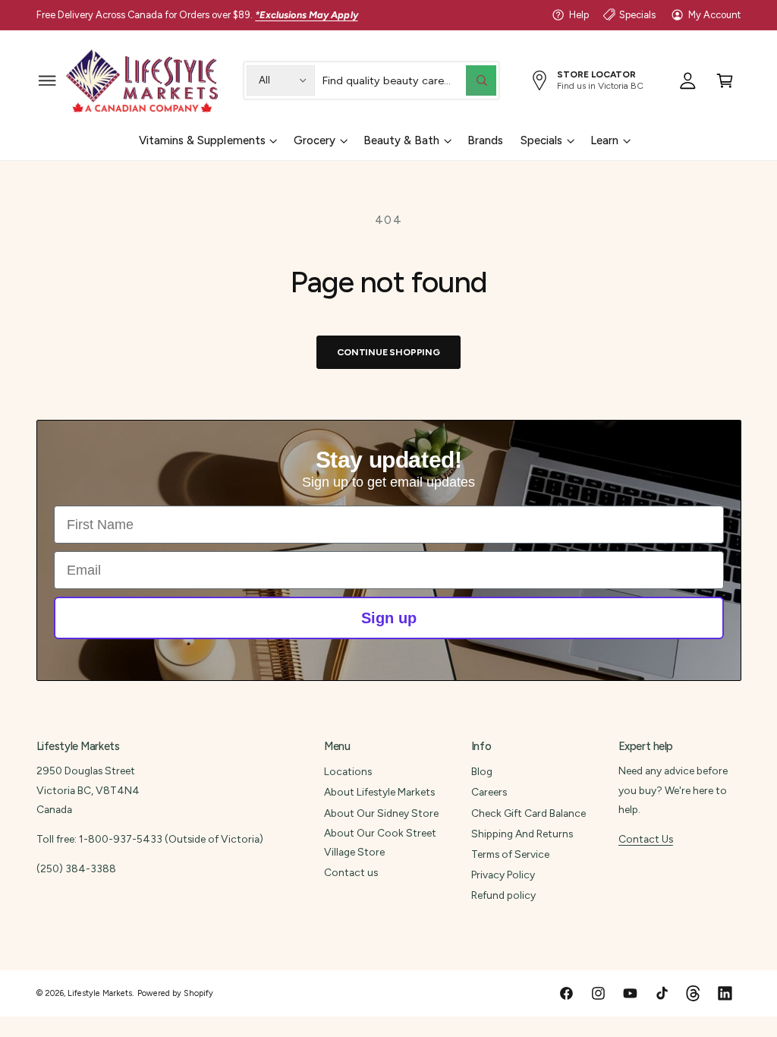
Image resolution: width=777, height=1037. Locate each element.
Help (579, 14)
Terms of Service (510, 854)
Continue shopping (388, 352)
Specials (637, 14)
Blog (481, 771)
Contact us (351, 872)
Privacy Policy (503, 874)
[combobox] (409, 80)
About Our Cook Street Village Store (380, 842)
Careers (489, 792)
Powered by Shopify (175, 993)
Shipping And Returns (522, 833)
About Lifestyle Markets (379, 792)
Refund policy (503, 895)
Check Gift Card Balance (528, 813)
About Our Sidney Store (381, 813)
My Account (714, 14)
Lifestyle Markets (100, 993)
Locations (348, 771)
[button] (47, 80)
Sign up (389, 618)
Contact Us (645, 839)
